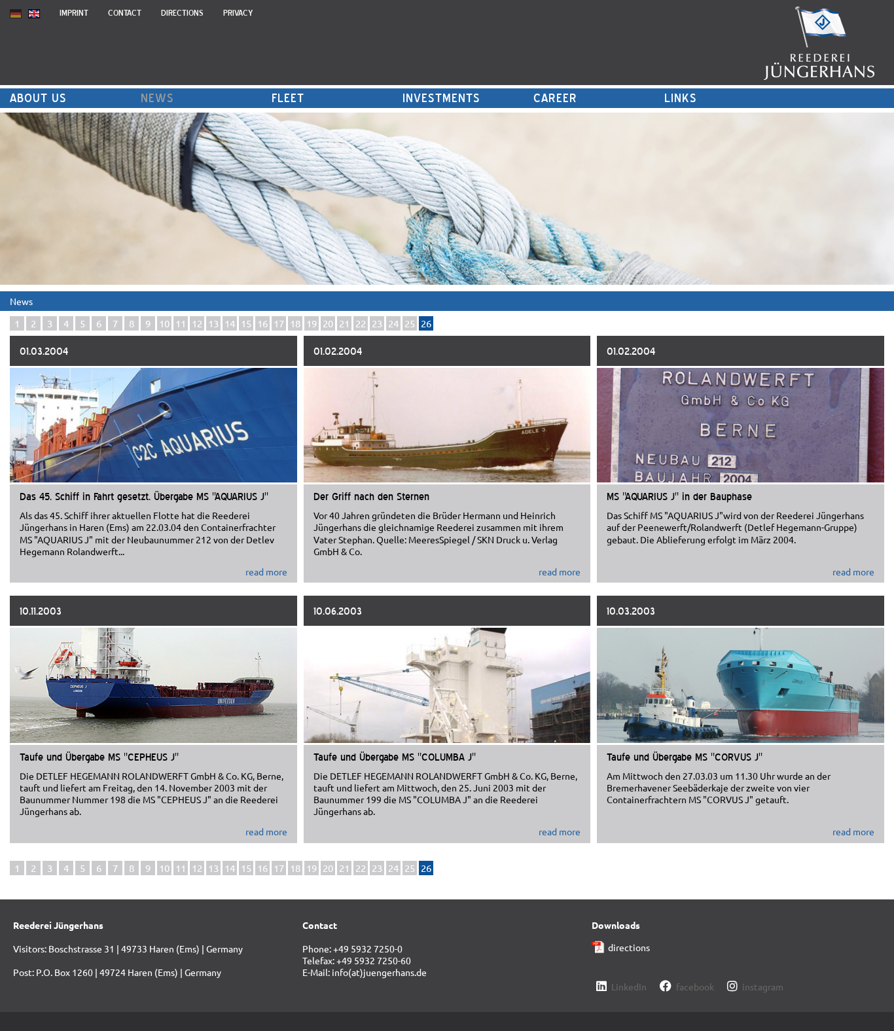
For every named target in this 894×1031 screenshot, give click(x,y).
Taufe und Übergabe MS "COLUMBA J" (394, 756)
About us (38, 97)
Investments (441, 97)
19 (311, 323)
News (157, 97)
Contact (124, 13)
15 (246, 323)
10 (164, 323)
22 (360, 323)
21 (344, 323)
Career (555, 97)
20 (328, 323)
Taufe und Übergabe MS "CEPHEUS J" (99, 756)
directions (629, 947)
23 (377, 323)
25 (409, 323)
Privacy (238, 13)
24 (393, 323)
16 (262, 323)
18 (295, 323)
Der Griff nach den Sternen (371, 496)
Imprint (74, 13)
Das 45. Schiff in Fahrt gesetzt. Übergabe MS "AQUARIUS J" (144, 496)
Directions (182, 13)
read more (266, 571)
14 (229, 323)
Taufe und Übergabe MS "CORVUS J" (684, 756)
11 (180, 323)
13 (213, 323)
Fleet (288, 97)
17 (279, 323)
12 (197, 323)
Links (680, 97)
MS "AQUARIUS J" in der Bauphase (679, 496)
